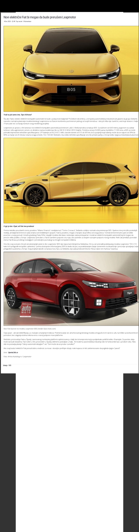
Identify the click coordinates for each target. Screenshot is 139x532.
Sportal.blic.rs (13, 352)
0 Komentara (27, 21)
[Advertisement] (71, 396)
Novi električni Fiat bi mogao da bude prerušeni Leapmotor (40, 17)
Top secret (19, 21)
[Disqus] (71, 450)
